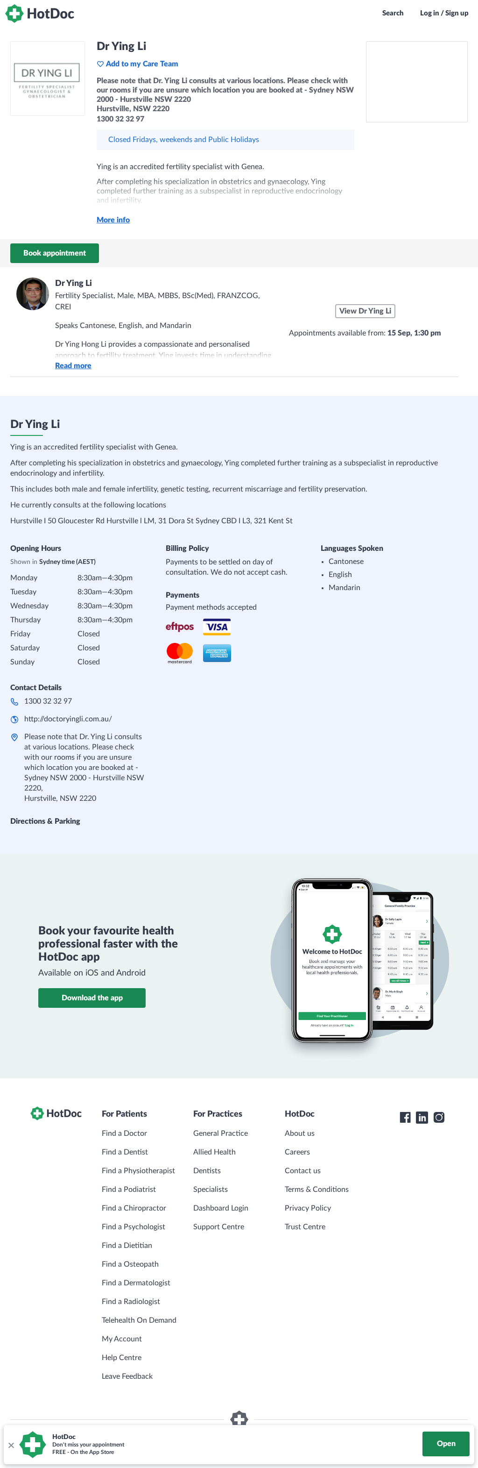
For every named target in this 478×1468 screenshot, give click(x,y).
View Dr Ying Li (365, 311)
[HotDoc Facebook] (405, 1118)
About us (300, 1133)
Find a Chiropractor (134, 1208)
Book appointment (54, 253)
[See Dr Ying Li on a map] (416, 82)
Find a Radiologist (131, 1301)
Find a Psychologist (133, 1227)
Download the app (92, 998)
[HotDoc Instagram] (438, 1118)
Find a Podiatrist (129, 1189)
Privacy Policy (308, 1208)
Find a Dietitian (127, 1245)
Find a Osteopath (130, 1264)
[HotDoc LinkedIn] (422, 1118)
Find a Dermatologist (136, 1283)
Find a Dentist (125, 1152)
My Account (122, 1339)
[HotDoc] (39, 13)
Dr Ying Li (73, 283)
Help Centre (121, 1357)
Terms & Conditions (317, 1189)
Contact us (303, 1171)
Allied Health (214, 1152)
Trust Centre (305, 1227)
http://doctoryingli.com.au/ (68, 719)
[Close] (11, 1444)
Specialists (210, 1189)
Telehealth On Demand (139, 1320)
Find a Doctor (124, 1133)
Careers (297, 1152)
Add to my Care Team (142, 64)
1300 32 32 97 (48, 701)
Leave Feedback (127, 1376)
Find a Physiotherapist (138, 1171)
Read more (73, 366)
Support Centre (218, 1227)
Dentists (207, 1171)
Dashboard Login (220, 1208)
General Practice (220, 1133)
